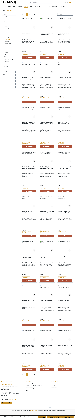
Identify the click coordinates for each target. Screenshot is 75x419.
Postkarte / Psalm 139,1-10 (29, 300)
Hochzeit (6, 30)
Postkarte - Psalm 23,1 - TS (65, 345)
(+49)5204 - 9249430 (7, 384)
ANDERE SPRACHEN (8, 59)
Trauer (6, 34)
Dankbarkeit (7, 41)
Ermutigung (7, 39)
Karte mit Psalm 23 (27, 33)
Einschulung (7, 45)
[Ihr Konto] (65, 2)
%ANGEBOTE (7, 64)
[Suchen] (50, 2)
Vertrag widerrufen (6, 402)
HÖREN (5, 19)
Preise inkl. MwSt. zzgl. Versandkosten (26, 54)
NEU (5, 14)
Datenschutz (54, 387)
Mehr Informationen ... (6, 417)
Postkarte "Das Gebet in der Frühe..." (46, 256)
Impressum (53, 388)
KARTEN (5, 23)
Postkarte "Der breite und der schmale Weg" (46, 33)
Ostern (6, 50)
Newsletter (53, 383)
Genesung (7, 37)
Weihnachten (7, 52)
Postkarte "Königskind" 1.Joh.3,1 (46, 346)
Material (5, 81)
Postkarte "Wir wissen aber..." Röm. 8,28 (46, 78)
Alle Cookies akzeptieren (67, 417)
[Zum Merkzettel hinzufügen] (34, 27)
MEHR (5, 56)
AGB (27, 390)
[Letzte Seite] (34, 14)
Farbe (4, 77)
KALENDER (6, 61)
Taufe (6, 32)
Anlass (4, 74)
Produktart (5, 84)
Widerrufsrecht (29, 387)
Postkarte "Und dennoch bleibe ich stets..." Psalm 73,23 (46, 123)
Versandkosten (33, 410)
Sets (5, 54)
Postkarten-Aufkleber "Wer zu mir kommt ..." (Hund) (63, 301)
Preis (4, 87)
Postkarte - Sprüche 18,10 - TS (64, 256)
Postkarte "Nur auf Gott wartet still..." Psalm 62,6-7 (29, 123)
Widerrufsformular (30, 388)
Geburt (6, 26)
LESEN (5, 16)
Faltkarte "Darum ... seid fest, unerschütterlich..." (64, 212)
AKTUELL (6, 66)
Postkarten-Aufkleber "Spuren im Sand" (28, 256)
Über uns (53, 385)
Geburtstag (7, 28)
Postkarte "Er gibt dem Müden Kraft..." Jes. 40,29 (47, 167)
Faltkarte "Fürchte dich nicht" (28, 212)
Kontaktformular (12, 399)
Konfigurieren (42, 417)
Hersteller (5, 71)
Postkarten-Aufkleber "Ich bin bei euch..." (47, 212)
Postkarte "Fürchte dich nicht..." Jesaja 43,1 (46, 301)
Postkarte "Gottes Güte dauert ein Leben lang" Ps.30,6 (28, 346)
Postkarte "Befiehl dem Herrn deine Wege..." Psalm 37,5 (28, 78)
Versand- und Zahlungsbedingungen (34, 385)
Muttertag (6, 47)
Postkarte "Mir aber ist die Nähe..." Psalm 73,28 (64, 167)
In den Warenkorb (29, 57)
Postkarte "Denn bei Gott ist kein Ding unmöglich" (28, 167)
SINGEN (5, 21)
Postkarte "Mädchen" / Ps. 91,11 (65, 78)
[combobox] (38, 2)
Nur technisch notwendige (54, 417)
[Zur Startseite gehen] (10, 2)
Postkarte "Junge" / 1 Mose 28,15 (63, 33)
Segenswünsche (8, 43)
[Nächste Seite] (32, 14)
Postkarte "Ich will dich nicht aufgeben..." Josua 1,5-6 (64, 123)
